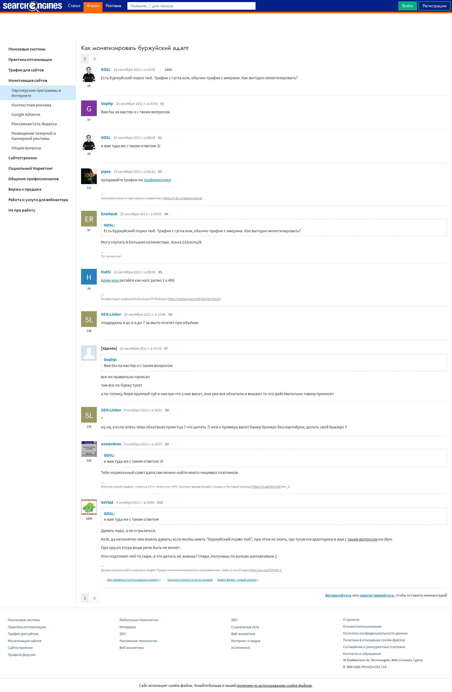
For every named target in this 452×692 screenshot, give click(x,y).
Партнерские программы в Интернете (36, 93)
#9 (167, 444)
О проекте (351, 619)
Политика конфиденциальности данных (375, 633)
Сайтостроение (22, 157)
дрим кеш (110, 280)
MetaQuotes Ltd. (374, 666)
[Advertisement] (226, 26)
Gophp (107, 103)
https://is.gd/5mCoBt (266, 487)
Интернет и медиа (245, 640)
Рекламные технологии (138, 640)
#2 (160, 137)
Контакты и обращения (362, 653)
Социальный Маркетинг (30, 168)
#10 (160, 502)
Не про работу (21, 210)
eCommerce (240, 647)
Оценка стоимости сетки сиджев (189, 580)
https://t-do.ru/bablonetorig (182, 198)
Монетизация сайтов (27, 80)
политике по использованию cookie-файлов (274, 685)
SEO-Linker (111, 314)
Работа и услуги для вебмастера (38, 199)
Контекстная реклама (31, 104)
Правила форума (21, 654)
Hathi (106, 271)
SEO (123, 633)
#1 (162, 103)
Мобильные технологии (139, 619)
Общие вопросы (26, 147)
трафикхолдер (157, 179)
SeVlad (107, 502)
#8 (167, 410)
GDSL (106, 69)
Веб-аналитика (132, 647)
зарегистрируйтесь (376, 595)
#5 (160, 272)
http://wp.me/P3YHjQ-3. (266, 570)
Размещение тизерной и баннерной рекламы (34, 136)
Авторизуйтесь (338, 595)
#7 (166, 348)
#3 (160, 171)
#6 (170, 314)
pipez (106, 171)
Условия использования (362, 626)
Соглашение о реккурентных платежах (374, 646)
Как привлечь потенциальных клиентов (134, 580)
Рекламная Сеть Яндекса (34, 123)
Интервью (128, 627)
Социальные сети (245, 627)
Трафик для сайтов (26, 69)
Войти (407, 6)
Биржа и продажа (24, 189)
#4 (166, 214)
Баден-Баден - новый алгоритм (238, 580)
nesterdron (111, 443)
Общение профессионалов (33, 178)
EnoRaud (109, 213)
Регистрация (434, 6)
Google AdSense (26, 114)
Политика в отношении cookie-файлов (374, 640)
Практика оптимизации (30, 59)
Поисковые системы (27, 49)
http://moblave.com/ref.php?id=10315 (193, 299)
